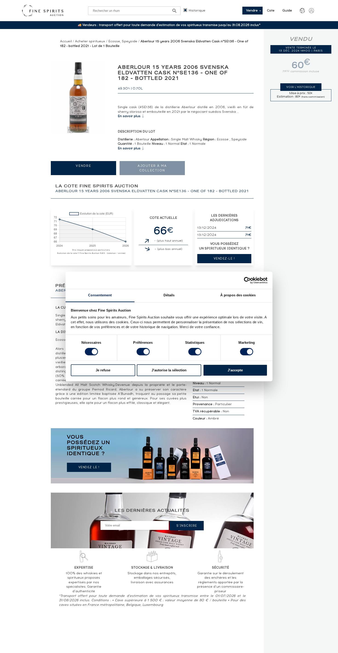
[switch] (143, 351)
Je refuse (103, 370)
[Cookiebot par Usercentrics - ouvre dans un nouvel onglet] (247, 280)
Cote (271, 10)
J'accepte (235, 370)
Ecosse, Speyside (122, 41)
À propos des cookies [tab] (238, 295)
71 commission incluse (301, 71)
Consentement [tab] (100, 295)
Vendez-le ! (224, 258)
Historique (197, 10)
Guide (287, 10)
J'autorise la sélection (169, 370)
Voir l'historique (300, 87)
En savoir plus (129, 116)
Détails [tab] (169, 295)
